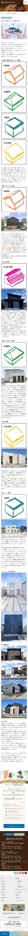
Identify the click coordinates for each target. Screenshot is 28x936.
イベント (23, 933)
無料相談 (4, 933)
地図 (3, 844)
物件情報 (3, 889)
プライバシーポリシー (20, 900)
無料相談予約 (9, 834)
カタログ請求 (19, 834)
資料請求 (17, 894)
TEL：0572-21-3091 (5, 846)
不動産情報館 (20, 886)
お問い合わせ (18, 897)
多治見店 (19, 881)
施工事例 (3, 884)
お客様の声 (3, 886)
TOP (2, 878)
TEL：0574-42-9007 (5, 856)
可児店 (19, 884)
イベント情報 (18, 892)
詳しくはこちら (14, 826)
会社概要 (17, 878)
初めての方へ (4, 881)
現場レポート (4, 892)
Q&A (2, 900)
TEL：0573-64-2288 (5, 866)
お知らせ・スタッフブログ (21, 889)
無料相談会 (3, 897)
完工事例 (3, 894)
